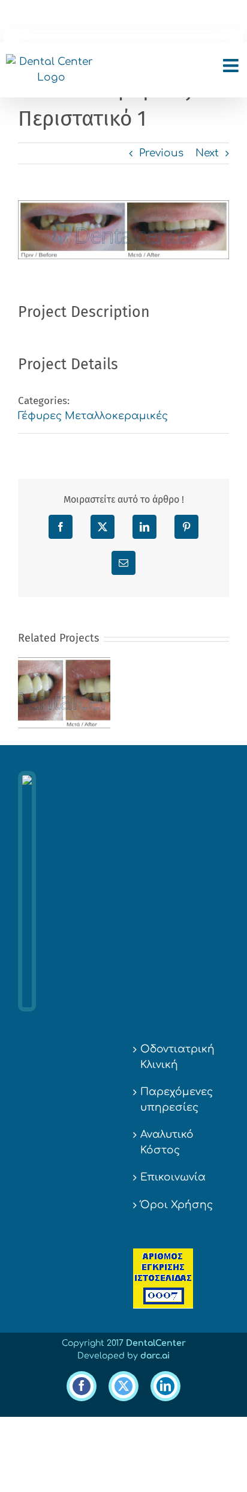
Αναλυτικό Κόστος (167, 1142)
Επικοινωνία (173, 1177)
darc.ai (155, 1355)
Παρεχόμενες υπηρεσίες (176, 1099)
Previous (161, 153)
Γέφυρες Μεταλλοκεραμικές (93, 416)
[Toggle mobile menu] (232, 66)
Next (207, 153)
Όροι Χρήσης (176, 1205)
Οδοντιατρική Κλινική (177, 1056)
